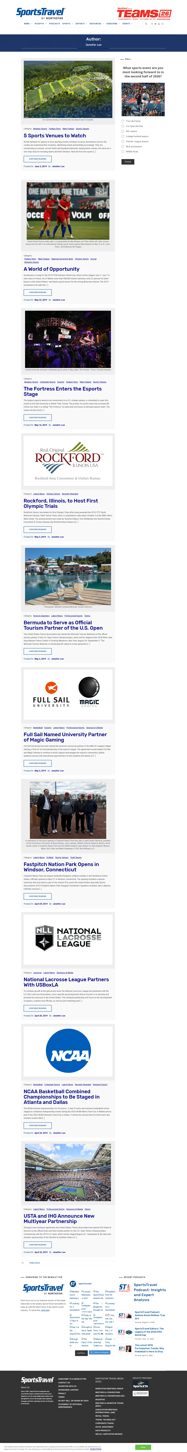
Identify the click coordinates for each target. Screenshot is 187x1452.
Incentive (100, 1400)
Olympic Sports (82, 259)
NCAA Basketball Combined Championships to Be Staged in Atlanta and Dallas (62, 1096)
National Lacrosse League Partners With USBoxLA (66, 982)
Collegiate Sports (47, 382)
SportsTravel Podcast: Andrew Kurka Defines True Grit (150, 1315)
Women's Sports (31, 262)
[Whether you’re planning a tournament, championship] (75, 1295)
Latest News (39, 494)
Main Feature (68, 129)
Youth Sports (76, 857)
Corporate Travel (104, 1423)
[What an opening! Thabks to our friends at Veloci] (98, 1343)
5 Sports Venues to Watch (55, 136)
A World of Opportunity (52, 269)
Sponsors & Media (94, 728)
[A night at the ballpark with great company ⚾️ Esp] (87, 1331)
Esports (80, 24)
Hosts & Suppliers (41, 616)
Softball (49, 857)
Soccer (93, 259)
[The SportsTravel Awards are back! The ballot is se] (98, 1295)
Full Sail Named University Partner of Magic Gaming (65, 737)
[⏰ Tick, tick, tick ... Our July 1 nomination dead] (110, 1319)
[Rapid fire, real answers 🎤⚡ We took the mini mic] (110, 1331)
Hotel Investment (104, 1427)
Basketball (38, 728)
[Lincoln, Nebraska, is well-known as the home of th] (87, 1295)
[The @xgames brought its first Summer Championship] (98, 1307)
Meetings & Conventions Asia (110, 1396)
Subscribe (111, 24)
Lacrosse (37, 973)
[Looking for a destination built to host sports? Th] (75, 1307)
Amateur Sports (40, 129)
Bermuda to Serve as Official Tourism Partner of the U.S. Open (63, 625)
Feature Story (55, 129)
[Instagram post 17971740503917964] (87, 1307)
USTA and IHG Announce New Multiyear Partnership (59, 1218)
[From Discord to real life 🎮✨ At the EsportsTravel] (98, 1331)
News (27, 24)
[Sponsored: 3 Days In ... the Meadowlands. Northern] (75, 1319)
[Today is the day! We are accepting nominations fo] (87, 1319)
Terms (61, 1397)
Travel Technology (105, 1420)
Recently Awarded (70, 494)
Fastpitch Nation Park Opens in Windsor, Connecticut (61, 867)
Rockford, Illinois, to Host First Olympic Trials (61, 503)
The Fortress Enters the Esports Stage (63, 391)
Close (143, 1447)
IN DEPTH (39, 24)
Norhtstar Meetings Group (109, 1389)
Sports (66, 24)
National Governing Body (62, 259)
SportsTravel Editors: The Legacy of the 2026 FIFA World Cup (149, 1331)
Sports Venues (82, 129)
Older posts (34, 1263)
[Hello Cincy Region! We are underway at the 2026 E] (110, 1343)
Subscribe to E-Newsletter (72, 1379)
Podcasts (54, 24)
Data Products (102, 1430)
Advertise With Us (67, 1386)
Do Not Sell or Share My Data (73, 1401)
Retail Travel (102, 1416)
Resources (95, 24)
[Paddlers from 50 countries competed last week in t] (110, 1295)
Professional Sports (73, 616)
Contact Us (64, 1383)
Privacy (62, 1393)
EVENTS (126, 24)
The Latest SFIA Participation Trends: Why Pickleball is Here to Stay (149, 1348)
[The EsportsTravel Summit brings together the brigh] (87, 1343)
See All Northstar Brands (108, 1434)
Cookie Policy (95, 1449)
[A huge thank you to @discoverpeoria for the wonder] (75, 1343)
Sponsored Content (68, 1390)
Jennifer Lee (58, 166)
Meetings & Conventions (107, 1392)
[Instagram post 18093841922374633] (98, 1319)
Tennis (87, 616)
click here (45, 1310)
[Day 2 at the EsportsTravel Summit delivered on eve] (75, 1331)
